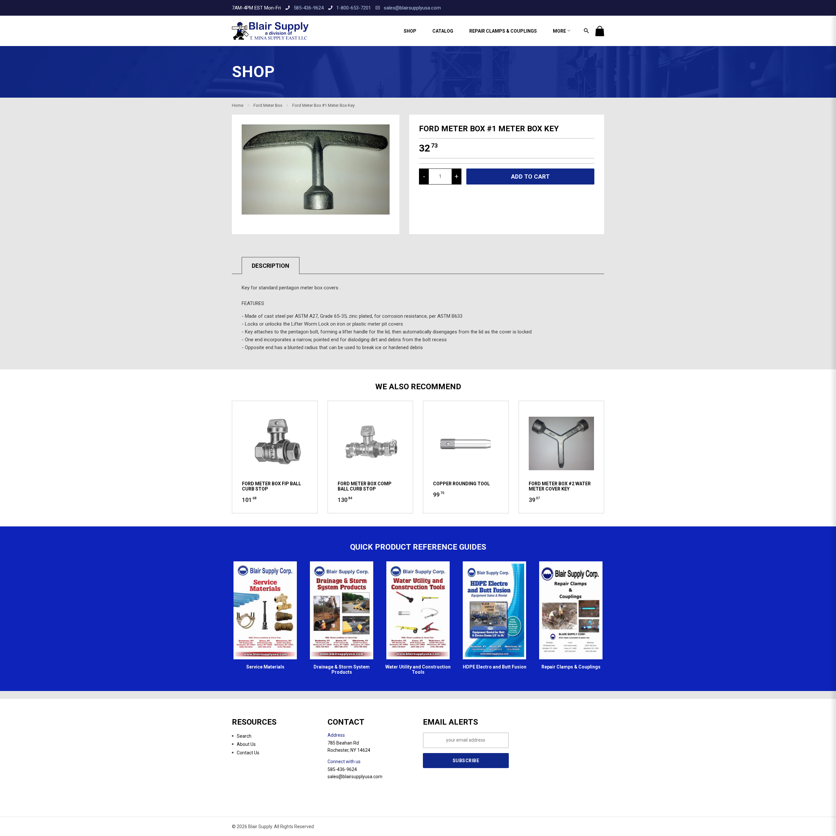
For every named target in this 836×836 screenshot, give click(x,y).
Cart (599, 31)
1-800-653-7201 (353, 8)
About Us (246, 744)
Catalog (442, 31)
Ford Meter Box (267, 105)
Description (270, 265)
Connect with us (344, 761)
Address (336, 735)
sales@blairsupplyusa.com (412, 8)
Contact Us (248, 752)
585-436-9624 (309, 8)
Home (237, 105)
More (560, 31)
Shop (410, 31)
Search (244, 736)
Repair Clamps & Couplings (503, 31)
